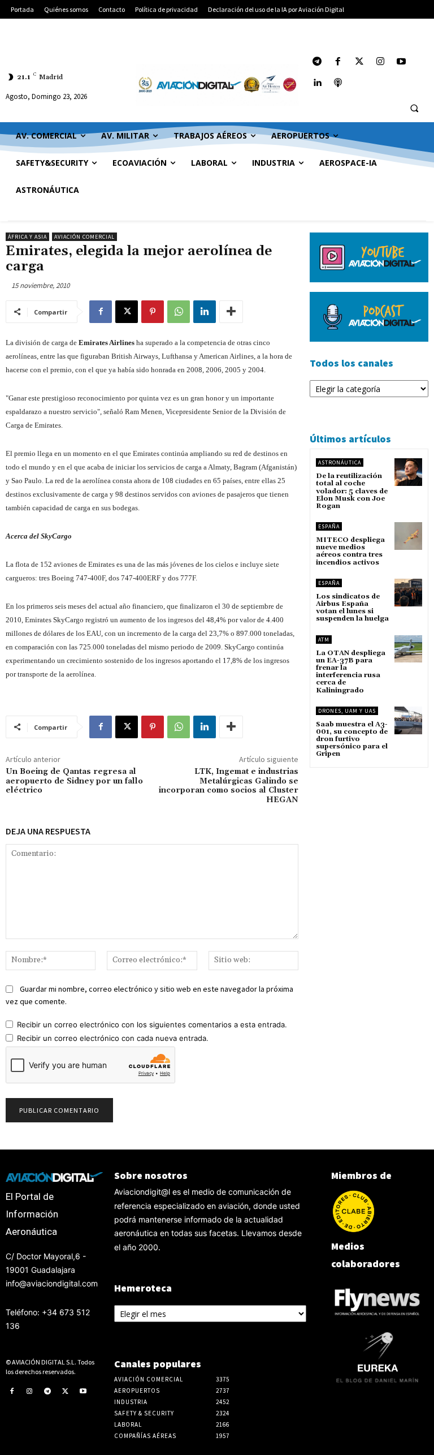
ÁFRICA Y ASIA (27, 236)
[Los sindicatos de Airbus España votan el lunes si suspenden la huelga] (408, 592)
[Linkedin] (204, 311)
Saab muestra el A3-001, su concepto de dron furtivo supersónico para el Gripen (352, 739)
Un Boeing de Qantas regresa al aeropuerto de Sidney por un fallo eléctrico (74, 781)
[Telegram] (317, 62)
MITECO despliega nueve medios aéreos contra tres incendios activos (350, 551)
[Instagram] (380, 62)
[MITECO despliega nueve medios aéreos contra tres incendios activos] (408, 536)
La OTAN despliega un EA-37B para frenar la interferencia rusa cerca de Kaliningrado (350, 672)
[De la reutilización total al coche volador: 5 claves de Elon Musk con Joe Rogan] (408, 472)
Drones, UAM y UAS (347, 710)
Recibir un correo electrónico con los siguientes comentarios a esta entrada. (152, 1024)
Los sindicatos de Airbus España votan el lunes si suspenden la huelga (352, 607)
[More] (231, 311)
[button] (414, 108)
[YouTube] (401, 62)
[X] (126, 311)
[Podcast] (338, 83)
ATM (323, 639)
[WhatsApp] (178, 311)
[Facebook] (338, 62)
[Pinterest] (152, 311)
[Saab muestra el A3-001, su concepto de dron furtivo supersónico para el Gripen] (408, 720)
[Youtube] (83, 1391)
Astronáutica (339, 462)
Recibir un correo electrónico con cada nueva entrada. (113, 1038)
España (329, 526)
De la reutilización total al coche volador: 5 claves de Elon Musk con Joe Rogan (352, 491)
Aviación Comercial (84, 236)
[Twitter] (359, 62)
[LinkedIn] (317, 83)
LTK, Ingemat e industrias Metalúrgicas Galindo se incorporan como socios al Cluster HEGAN (228, 786)
